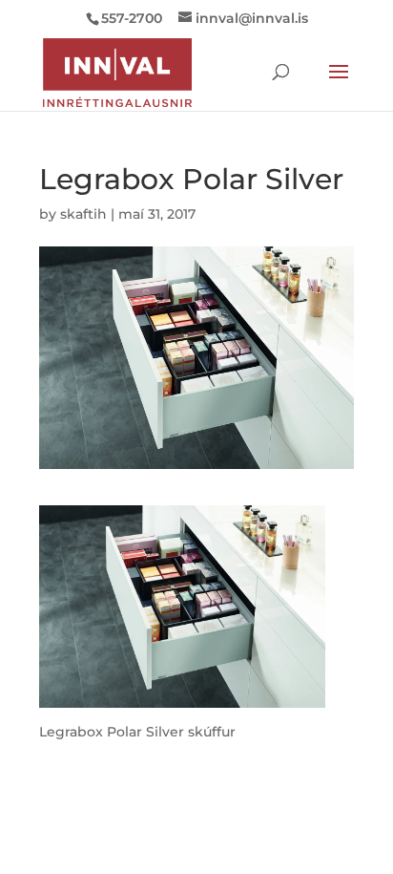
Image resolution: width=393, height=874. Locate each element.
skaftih (83, 214)
